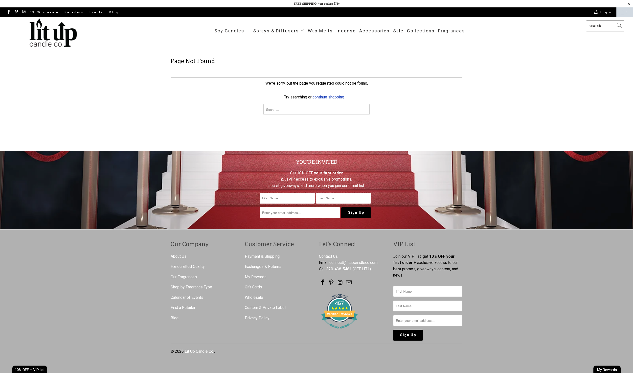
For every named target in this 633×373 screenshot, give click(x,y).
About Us (178, 256)
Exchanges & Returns (263, 266)
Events (96, 12)
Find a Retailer (183, 307)
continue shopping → (331, 97)
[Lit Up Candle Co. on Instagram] (24, 12)
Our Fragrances (184, 277)
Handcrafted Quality (188, 266)
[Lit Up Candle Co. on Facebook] (8, 12)
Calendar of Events (187, 297)
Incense (346, 30)
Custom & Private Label (265, 307)
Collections (421, 30)
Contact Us (328, 256)
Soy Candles (230, 30)
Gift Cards (253, 287)
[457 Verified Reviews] (339, 331)
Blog (113, 12)
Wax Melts (320, 30)
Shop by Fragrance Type (191, 287)
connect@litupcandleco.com (353, 262)
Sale (398, 30)
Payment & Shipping (262, 256)
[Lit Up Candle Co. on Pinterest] (16, 12)
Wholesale (48, 12)
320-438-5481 (339, 269)
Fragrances (451, 30)
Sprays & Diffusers (276, 30)
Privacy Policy (257, 318)
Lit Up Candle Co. (199, 351)
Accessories (374, 30)
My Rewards (256, 277)
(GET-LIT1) (362, 269)
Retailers (74, 12)
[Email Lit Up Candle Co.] (31, 12)
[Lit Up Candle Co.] (53, 32)
